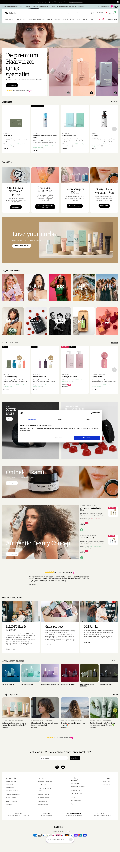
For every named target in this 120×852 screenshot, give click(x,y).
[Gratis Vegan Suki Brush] (45, 198)
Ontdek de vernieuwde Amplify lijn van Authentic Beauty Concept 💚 (102, 724)
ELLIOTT (91, 19)
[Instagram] (57, 767)
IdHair (78, 19)
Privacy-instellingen (12, 801)
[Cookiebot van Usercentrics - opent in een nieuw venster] (92, 413)
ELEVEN (18, 19)
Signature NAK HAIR (77, 790)
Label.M (65, 19)
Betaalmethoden (11, 781)
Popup (13, 146)
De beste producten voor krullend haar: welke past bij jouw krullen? (14, 724)
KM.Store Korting (43, 794)
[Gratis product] (60, 637)
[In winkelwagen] (81, 529)
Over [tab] (88, 419)
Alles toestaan (86, 438)
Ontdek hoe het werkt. (75, 2)
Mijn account (107, 778)
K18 (24, 19)
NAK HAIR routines (76, 793)
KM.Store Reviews (43, 798)
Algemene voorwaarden (13, 794)
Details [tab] (60, 419)
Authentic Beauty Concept (36, 19)
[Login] (110, 13)
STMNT (49, 19)
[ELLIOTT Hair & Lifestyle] (21, 637)
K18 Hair (73, 797)
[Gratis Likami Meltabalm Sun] (104, 198)
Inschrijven (75, 758)
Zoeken (91, 13)
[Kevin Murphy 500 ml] (75, 198)
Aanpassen (58, 438)
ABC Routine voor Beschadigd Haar (90, 509)
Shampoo (95, 136)
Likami (85, 19)
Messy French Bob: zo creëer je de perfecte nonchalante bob (45, 724)
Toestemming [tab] (31, 419)
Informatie (42, 778)
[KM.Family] (99, 637)
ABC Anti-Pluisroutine (88, 538)
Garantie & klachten (12, 791)
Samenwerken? (43, 804)
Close (118, 2)
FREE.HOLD (7, 136)
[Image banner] (76, 240)
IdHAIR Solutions (76, 800)
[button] (114, 129)
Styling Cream (97, 377)
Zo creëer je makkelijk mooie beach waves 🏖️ (73, 724)
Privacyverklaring (11, 798)
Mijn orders (106, 781)
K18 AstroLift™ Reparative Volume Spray (45, 137)
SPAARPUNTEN (112, 19)
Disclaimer (9, 804)
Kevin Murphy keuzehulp (78, 787)
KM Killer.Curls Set (69, 136)
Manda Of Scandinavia (98, 374)
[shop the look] (68, 92)
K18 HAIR (35, 133)
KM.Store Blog (42, 801)
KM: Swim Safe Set (39, 377)
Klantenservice (11, 778)
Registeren (106, 785)
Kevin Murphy (9, 19)
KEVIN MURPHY (7, 133)
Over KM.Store (42, 785)
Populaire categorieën (75, 779)
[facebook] (63, 767)
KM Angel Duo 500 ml (69, 377)
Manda (72, 19)
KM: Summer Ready (10, 377)
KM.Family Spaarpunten (45, 781)
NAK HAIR (57, 19)
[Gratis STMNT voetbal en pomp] (16, 198)
